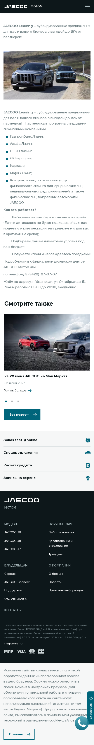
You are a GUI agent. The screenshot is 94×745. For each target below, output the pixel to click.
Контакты (13, 610)
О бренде (56, 573)
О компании (60, 565)
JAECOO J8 (12, 541)
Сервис (10, 573)
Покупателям (61, 524)
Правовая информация (66, 590)
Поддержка (13, 590)
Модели (11, 524)
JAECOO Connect (17, 582)
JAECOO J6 (12, 532)
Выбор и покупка (61, 532)
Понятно (16, 734)
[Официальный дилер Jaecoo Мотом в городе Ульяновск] (15, 6)
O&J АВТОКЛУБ (15, 598)
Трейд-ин (56, 554)
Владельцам (16, 565)
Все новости (20, 414)
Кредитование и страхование (61, 543)
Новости (55, 582)
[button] (6, 401)
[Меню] (87, 6)
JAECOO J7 (12, 549)
